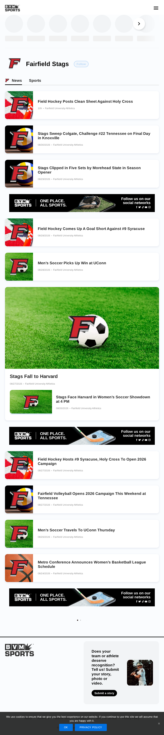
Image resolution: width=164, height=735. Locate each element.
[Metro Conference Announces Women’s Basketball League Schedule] (19, 568)
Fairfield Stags (47, 63)
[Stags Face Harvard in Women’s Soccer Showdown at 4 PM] (31, 402)
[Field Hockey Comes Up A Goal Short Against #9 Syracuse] (19, 232)
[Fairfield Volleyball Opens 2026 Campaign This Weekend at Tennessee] (19, 499)
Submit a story (104, 693)
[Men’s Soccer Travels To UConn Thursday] (19, 534)
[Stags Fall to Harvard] (82, 328)
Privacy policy (91, 727)
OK (66, 727)
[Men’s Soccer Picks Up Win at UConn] (19, 267)
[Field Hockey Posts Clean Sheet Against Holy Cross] (19, 105)
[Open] (156, 8)
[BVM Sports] (19, 649)
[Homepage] (12, 8)
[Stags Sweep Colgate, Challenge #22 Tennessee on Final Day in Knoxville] (19, 139)
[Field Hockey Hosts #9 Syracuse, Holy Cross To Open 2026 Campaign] (19, 465)
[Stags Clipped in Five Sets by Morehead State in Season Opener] (19, 174)
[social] (82, 203)
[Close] (159, 723)
